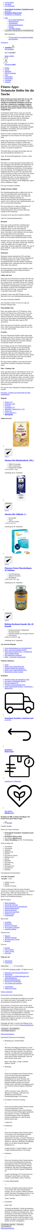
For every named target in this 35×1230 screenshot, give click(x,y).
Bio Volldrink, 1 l (15, 514)
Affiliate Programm (11, 937)
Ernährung (10, 404)
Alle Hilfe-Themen (14, 28)
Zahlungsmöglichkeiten (16, 25)
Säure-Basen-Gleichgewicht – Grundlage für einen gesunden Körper (18, 652)
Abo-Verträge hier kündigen (13, 983)
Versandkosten (13, 23)
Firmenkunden (9, 915)
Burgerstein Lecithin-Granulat (14, 672)
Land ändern (19, 966)
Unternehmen (9, 986)
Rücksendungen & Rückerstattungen (16, 906)
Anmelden (8, 922)
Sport (8, 405)
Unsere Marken (10, 413)
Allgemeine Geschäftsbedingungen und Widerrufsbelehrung (17, 977)
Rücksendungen (13, 21)
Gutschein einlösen (10, 929)
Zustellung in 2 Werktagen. (13, 14)
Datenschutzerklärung (26, 1025)
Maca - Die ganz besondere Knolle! (16, 650)
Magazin (7, 936)
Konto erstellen (9, 56)
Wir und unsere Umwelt (12, 939)
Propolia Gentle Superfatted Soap (15, 685)
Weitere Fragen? (10, 913)
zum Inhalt (8, 4)
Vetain (7, 665)
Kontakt (11, 27)
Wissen (9, 402)
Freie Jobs (8, 953)
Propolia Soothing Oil (11, 683)
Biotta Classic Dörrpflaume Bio (14, 666)
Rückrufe (7, 941)
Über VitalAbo (9, 949)
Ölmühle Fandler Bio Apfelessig (14, 668)
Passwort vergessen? (11, 925)
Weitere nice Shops (10, 988)
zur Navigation (9, 2)
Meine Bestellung (10, 903)
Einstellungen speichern (8, 1224)
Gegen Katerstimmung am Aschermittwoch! (18, 648)
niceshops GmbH (14, 969)
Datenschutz (8, 974)
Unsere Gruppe (9, 951)
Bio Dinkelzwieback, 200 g (19, 460)
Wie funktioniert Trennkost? (13, 655)
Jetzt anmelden (9, 49)
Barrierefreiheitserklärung (12, 980)
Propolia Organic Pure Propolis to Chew (17, 679)
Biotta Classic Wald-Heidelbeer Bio (16, 670)
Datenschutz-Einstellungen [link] (13, 981)
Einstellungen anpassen (8, 1030)
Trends (8, 411)
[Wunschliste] (6, 59)
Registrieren (8, 924)
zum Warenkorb (9, 6)
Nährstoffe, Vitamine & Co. (15, 409)
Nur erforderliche (14, 1028)
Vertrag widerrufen (6, 992)
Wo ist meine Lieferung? (12, 927)
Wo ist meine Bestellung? (16, 20)
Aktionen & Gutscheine (12, 912)
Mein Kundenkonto (11, 910)
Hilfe (6, 18)
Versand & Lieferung (11, 905)
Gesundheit (10, 407)
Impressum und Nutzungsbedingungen (16, 973)
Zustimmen (5, 1028)
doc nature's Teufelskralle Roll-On (15, 681)
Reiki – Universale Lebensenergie (15, 657)
